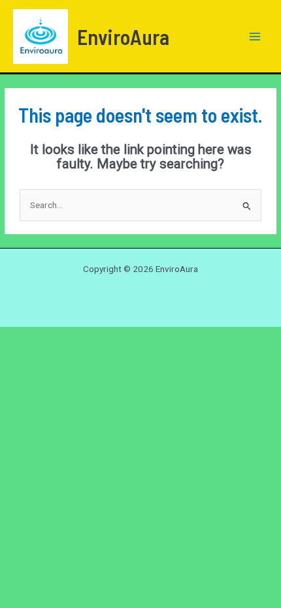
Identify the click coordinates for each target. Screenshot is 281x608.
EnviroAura (123, 36)
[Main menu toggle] (255, 36)
